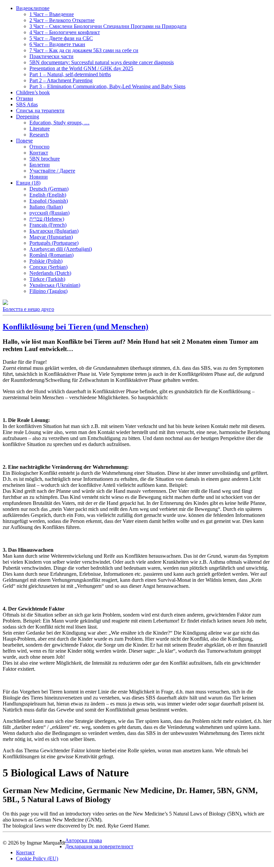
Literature (39, 128)
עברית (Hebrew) (46, 219)
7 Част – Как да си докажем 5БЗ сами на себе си (83, 50)
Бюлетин (39, 165)
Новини (38, 177)
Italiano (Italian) (46, 207)
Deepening (27, 116)
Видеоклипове (32, 8)
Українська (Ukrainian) (54, 285)
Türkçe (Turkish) (47, 279)
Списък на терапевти (40, 110)
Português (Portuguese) (54, 243)
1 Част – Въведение (51, 14)
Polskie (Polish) (45, 261)
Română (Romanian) (51, 255)
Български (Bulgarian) (54, 231)
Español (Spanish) (48, 201)
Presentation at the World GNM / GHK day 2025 (81, 68)
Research (39, 134)
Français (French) (47, 225)
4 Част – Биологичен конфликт (64, 32)
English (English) (47, 195)
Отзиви (24, 98)
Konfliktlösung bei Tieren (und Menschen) (75, 326)
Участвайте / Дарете (52, 171)
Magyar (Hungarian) (51, 237)
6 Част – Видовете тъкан (57, 44)
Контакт (38, 152)
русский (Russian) (49, 213)
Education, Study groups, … (59, 122)
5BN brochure (44, 158)
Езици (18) (28, 183)
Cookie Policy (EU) (37, 858)
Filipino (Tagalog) (48, 291)
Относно (39, 146)
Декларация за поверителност (99, 846)
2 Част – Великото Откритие (62, 20)
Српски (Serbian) (48, 267)
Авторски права (83, 840)
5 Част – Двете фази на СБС (61, 38)
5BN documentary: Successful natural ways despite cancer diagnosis (101, 62)
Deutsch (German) (48, 189)
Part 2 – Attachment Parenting (61, 80)
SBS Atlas (27, 104)
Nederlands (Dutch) (50, 273)
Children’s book (33, 92)
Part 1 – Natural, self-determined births (70, 74)
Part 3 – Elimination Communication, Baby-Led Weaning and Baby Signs (107, 86)
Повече (24, 140)
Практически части (51, 56)
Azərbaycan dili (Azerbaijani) (60, 249)
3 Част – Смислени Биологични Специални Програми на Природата (107, 26)
